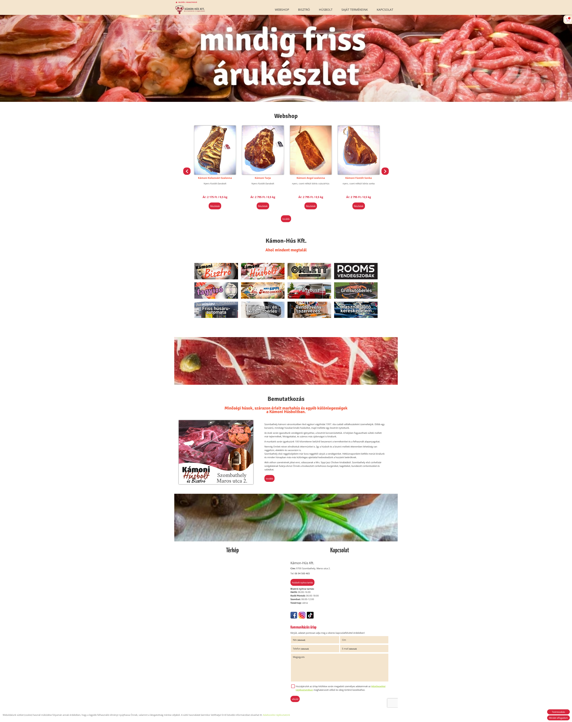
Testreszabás (558, 711)
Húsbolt (325, 10)
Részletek (214, 206)
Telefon (301, 648)
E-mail (349, 648)
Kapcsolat (385, 10)
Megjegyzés (299, 656)
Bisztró (304, 10)
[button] (385, 171)
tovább (286, 218)
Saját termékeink (354, 10)
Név (299, 639)
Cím (344, 639)
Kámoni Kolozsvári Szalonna (214, 178)
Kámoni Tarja (262, 178)
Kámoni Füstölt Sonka (358, 178)
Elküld (295, 699)
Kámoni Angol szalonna (310, 178)
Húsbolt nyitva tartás (302, 582)
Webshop (282, 10)
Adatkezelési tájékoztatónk (276, 714)
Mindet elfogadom (558, 717)
